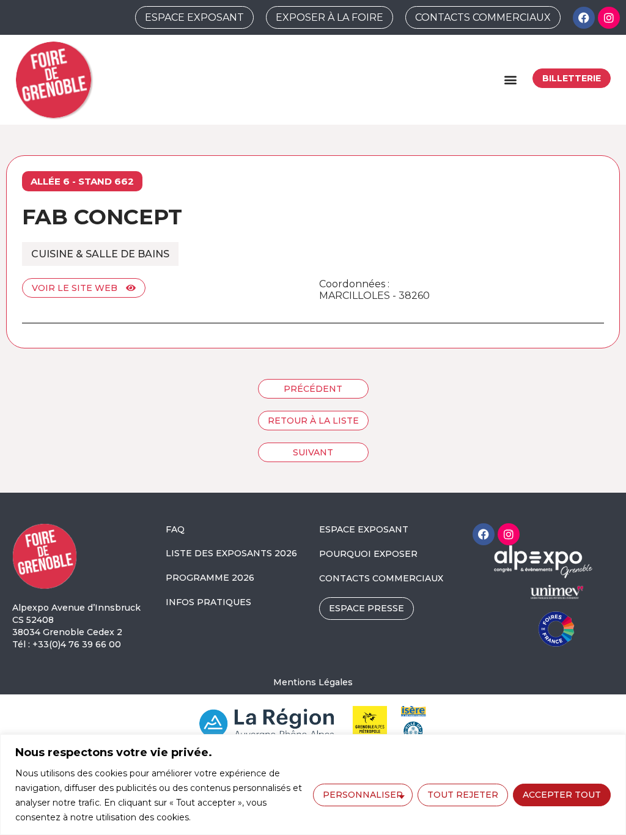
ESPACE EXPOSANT (363, 529)
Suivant (313, 452)
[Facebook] (584, 18)
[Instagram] (609, 18)
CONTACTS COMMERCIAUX (381, 578)
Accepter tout (562, 794)
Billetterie (571, 78)
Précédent (313, 388)
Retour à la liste (313, 420)
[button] (510, 80)
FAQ (175, 529)
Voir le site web (76, 287)
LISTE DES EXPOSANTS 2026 (231, 553)
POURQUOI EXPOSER (368, 553)
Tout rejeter (462, 794)
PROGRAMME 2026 (210, 577)
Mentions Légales (313, 682)
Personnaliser (363, 794)
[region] (313, 784)
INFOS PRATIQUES (208, 602)
